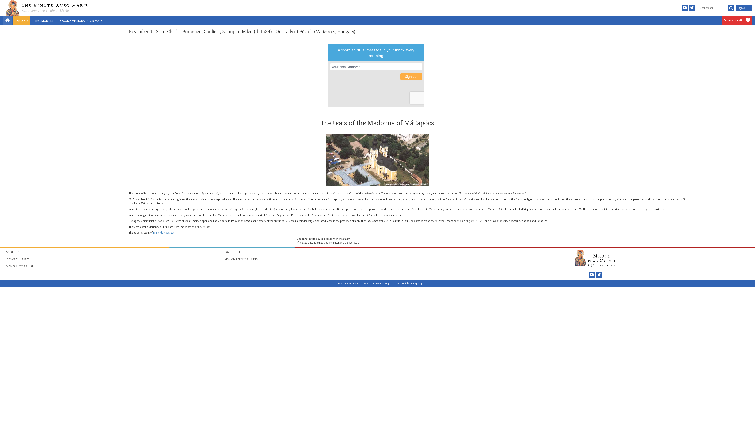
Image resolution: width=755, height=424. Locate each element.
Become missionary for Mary (81, 21)
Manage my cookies (21, 266)
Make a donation (734, 20)
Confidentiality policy (411, 283)
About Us (13, 252)
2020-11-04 (232, 252)
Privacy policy (17, 259)
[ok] (731, 8)
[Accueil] (596, 258)
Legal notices (393, 283)
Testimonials (44, 21)
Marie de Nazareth (163, 232)
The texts (22, 21)
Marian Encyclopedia (241, 259)
